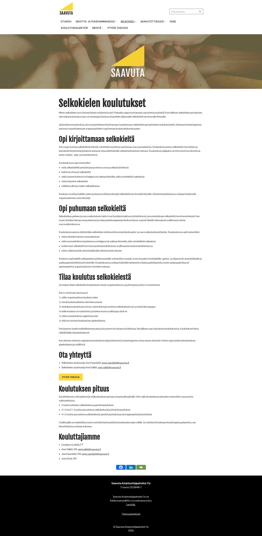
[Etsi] (200, 11)
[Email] (141, 467)
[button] (200, 11)
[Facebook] (121, 467)
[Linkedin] (131, 467)
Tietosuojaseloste (131, 514)
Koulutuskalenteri (74, 27)
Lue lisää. (131, 504)
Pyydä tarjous (118, 27)
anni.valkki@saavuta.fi (109, 367)
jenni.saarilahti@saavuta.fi (115, 362)
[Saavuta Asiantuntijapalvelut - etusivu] (66, 8)
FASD (173, 21)
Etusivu (66, 21)
